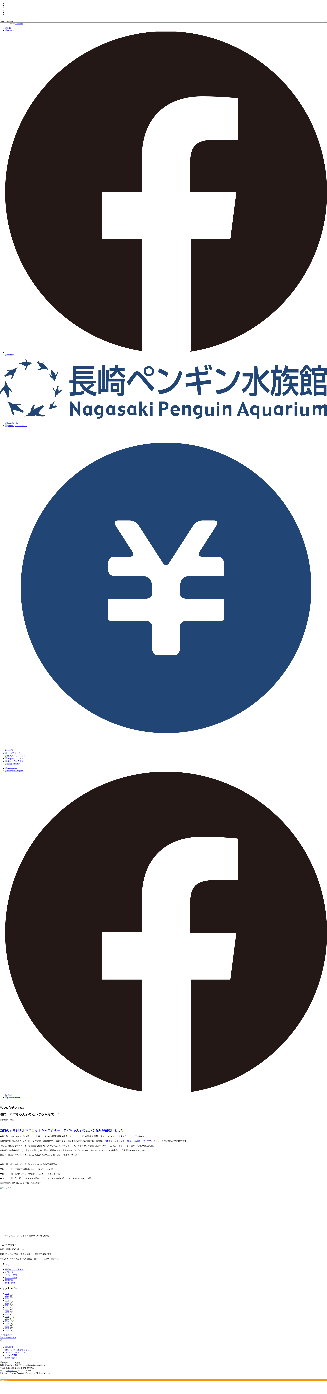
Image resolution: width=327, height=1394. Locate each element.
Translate (19, 24)
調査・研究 (10, 1283)
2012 (7, 1326)
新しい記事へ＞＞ (8, 1337)
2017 (7, 1314)
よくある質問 (11, 1355)
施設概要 (9, 1347)
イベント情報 (11, 1275)
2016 (7, 1317)
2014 (7, 1321)
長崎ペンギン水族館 (14, 1269)
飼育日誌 (9, 1280)
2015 (7, 1319)
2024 (7, 1298)
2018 (7, 1312)
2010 (7, 1330)
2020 (7, 1307)
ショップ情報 (11, 1277)
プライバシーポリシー (15, 1352)
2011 (7, 1328)
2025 (7, 1296)
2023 (7, 1300)
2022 (7, 1303)
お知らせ (9, 1272)
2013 (7, 1323)
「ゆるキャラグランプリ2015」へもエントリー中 (126, 1141)
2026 (7, 1294)
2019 (7, 1310)
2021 (7, 1305)
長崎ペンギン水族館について (18, 1350)
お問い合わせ (11, 1358)
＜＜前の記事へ (7, 1335)
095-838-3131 (11, 1370)
